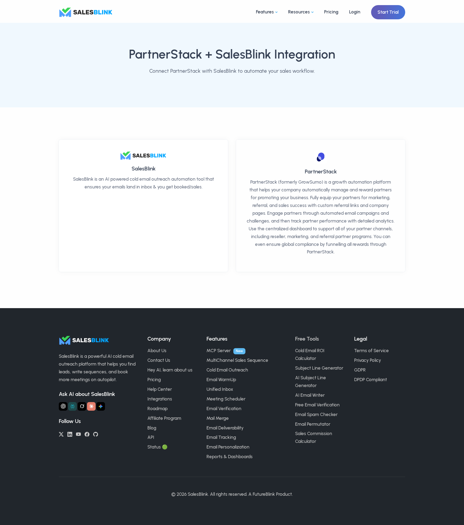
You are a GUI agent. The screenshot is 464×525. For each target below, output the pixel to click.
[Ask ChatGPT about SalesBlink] (63, 406)
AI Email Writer (310, 395)
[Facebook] (87, 433)
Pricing (331, 11)
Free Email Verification (317, 404)
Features (265, 11)
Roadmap (157, 408)
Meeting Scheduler (225, 399)
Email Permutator (312, 424)
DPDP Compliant (370, 379)
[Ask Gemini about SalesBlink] (100, 406)
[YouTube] (78, 433)
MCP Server (218, 350)
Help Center (159, 389)
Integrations (159, 399)
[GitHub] (95, 433)
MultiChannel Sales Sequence (237, 360)
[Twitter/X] (61, 433)
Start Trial (388, 12)
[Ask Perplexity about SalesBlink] (72, 406)
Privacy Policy (367, 360)
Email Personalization (227, 447)
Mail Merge (217, 418)
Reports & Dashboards (229, 456)
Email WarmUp (221, 379)
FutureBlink (264, 494)
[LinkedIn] (69, 433)
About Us (156, 350)
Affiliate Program (164, 418)
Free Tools (307, 339)
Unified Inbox (219, 389)
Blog (151, 428)
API (150, 437)
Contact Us (158, 360)
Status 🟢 (157, 447)
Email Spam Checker (316, 414)
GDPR (360, 370)
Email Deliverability (225, 428)
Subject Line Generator (319, 368)
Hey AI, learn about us (170, 370)
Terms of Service (371, 350)
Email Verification (223, 408)
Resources (299, 11)
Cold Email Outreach (227, 370)
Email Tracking (221, 437)
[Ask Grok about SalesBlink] (82, 406)
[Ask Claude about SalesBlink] (91, 406)
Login (354, 11)
